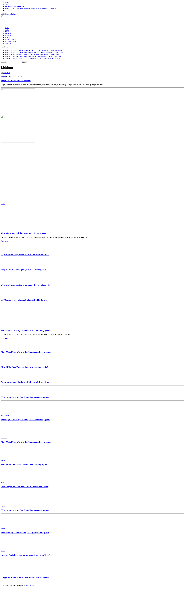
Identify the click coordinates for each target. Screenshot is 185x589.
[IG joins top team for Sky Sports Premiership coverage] (7, 393)
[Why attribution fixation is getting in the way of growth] (7, 281)
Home (7, 3)
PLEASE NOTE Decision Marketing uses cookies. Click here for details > (30, 8)
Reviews (8, 33)
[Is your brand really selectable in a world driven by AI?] (7, 250)
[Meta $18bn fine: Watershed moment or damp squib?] (7, 363)
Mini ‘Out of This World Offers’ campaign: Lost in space (26, 352)
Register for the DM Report (14, 6)
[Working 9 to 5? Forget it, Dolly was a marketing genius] (21, 326)
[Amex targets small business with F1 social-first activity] (7, 378)
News (7, 30)
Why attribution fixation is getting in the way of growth (25, 285)
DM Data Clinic (10, 41)
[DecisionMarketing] (92, 14)
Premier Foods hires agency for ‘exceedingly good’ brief (25, 555)
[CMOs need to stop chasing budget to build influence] (7, 296)
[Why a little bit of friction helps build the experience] (21, 229)
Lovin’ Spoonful (10, 39)
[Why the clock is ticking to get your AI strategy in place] (7, 266)
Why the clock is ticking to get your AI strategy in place (25, 270)
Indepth (7, 37)
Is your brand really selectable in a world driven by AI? (25, 255)
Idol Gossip (9, 35)
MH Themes (30, 585)
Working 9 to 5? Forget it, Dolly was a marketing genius (25, 330)
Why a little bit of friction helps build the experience (23, 233)
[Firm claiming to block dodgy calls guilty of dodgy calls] (10, 525)
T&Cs (7, 4)
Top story (4, 460)
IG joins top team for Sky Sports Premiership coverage (25, 397)
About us (8, 43)
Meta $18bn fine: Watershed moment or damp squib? (24, 367)
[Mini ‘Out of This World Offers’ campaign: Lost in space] (7, 348)
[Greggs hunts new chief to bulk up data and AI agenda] (10, 569)
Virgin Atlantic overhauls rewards (16, 80)
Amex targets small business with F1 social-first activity (25, 382)
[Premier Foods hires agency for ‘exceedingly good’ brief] (10, 547)
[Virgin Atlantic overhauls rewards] (5, 73)
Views (7, 32)
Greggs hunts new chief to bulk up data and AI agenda (25, 577)
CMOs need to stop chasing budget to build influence (24, 300)
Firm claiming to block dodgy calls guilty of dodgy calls (25, 532)
